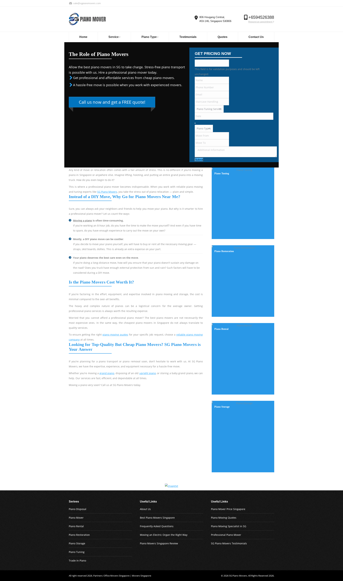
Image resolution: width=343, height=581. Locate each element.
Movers (243, 575)
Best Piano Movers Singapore (157, 517)
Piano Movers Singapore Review (159, 543)
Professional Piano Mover (226, 534)
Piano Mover (76, 517)
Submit (199, 159)
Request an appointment (260, 22)
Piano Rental (76, 526)
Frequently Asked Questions (156, 526)
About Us (145, 509)
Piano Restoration (79, 534)
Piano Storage (77, 543)
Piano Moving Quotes (223, 517)
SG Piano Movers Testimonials (229, 543)
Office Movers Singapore (116, 575)
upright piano (147, 373)
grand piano (107, 373)
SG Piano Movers (107, 191)
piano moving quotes (115, 334)
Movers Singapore (141, 575)
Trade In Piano (77, 560)
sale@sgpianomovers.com (87, 3)
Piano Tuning (76, 552)
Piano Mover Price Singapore (228, 509)
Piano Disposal (77, 509)
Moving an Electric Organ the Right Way (163, 534)
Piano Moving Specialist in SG (228, 526)
